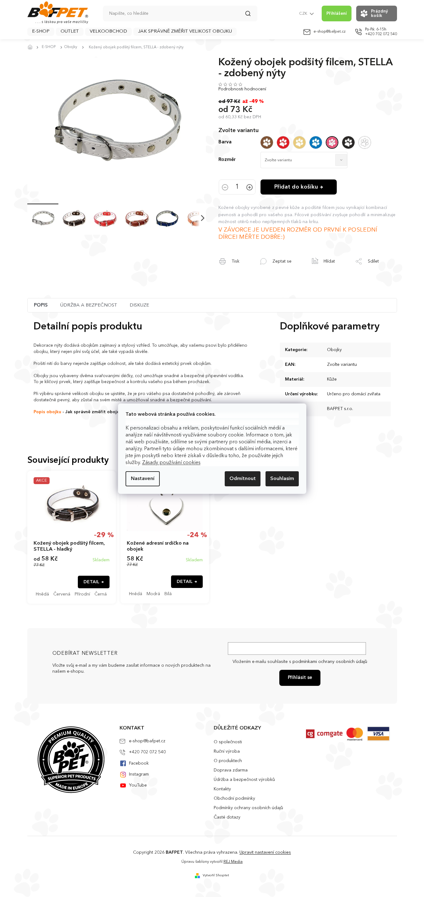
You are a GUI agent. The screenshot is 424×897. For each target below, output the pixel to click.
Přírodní (82, 594)
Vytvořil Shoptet (216, 875)
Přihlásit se (300, 677)
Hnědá (42, 594)
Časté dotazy (227, 817)
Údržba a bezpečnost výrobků (244, 779)
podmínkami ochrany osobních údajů (330, 661)
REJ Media (233, 862)
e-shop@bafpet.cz (147, 741)
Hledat (251, 15)
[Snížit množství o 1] (225, 188)
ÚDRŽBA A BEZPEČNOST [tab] (88, 305)
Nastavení (142, 478)
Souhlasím (282, 478)
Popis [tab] (41, 305)
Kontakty (222, 789)
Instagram (139, 774)
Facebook (139, 763)
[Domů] (32, 47)
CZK (303, 14)
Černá (100, 594)
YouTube (138, 785)
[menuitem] (40, 32)
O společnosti (228, 742)
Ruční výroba (227, 751)
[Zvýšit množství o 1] (249, 188)
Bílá (168, 594)
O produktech (228, 761)
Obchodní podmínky (234, 798)
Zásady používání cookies (171, 462)
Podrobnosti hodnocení (242, 89)
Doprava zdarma (231, 770)
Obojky (334, 350)
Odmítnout (242, 478)
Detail (91, 582)
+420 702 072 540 (147, 752)
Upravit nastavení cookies (265, 852)
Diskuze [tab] (139, 305)
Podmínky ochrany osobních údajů (248, 808)
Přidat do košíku (296, 187)
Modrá (153, 594)
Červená (61, 594)
